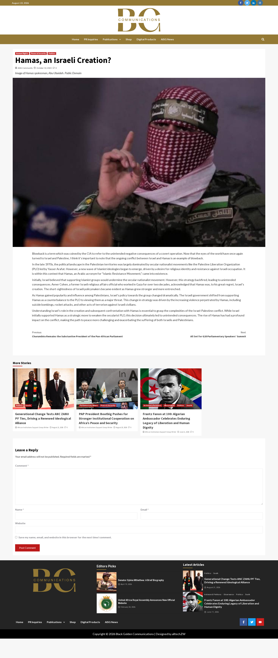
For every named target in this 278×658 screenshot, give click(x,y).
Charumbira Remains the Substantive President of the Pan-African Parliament (77, 334)
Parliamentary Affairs (89, 405)
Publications (110, 39)
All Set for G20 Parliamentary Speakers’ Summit (218, 334)
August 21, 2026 (57, 427)
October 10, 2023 (44, 68)
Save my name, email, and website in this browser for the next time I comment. (65, 537)
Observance (169, 405)
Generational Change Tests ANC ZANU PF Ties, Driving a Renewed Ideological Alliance (43, 418)
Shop (129, 39)
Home (75, 39)
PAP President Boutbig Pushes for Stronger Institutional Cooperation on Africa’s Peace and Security (106, 418)
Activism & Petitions (152, 405)
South (28, 405)
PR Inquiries (91, 39)
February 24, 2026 (128, 607)
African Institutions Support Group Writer (33, 427)
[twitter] (247, 3)
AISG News (167, 39)
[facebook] (241, 3)
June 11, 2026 (184, 432)
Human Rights (22, 53)
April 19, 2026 (126, 584)
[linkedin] (253, 3)
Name (19, 509)
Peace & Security (38, 53)
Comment (22, 465)
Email (145, 509)
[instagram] (260, 3)
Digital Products (146, 39)
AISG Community (25, 68)
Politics (52, 53)
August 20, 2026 (121, 427)
